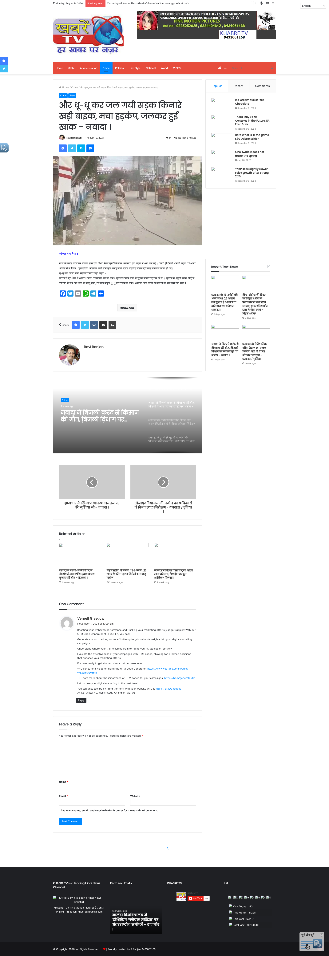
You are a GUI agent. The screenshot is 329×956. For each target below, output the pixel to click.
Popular (217, 86)
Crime (106, 68)
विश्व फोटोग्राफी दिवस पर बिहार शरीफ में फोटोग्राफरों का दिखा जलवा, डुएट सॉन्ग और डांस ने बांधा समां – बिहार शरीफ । (161, 3)
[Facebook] (63, 148)
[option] (127, 415)
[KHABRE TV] (88, 34)
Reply (81, 700)
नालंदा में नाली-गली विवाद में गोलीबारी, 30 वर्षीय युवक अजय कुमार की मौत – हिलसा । (76, 574)
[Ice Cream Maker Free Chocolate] (221, 105)
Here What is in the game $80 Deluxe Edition (252, 137)
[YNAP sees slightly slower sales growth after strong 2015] (221, 174)
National (151, 68)
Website (135, 796)
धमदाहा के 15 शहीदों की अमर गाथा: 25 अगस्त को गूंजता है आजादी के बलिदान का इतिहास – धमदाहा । (224, 302)
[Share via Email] (103, 325)
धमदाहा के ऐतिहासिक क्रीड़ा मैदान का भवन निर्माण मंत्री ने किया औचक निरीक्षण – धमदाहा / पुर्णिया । (99, 416)
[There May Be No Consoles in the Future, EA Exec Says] (221, 122)
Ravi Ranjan (72, 137)
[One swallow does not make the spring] (221, 157)
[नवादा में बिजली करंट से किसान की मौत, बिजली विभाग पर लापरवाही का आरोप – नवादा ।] (225, 332)
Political (119, 68)
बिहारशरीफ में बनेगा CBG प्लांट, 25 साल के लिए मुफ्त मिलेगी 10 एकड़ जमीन (126, 574)
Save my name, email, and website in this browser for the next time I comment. (110, 810)
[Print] (112, 325)
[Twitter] (72, 148)
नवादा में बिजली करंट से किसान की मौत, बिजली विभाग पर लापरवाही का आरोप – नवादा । (225, 349)
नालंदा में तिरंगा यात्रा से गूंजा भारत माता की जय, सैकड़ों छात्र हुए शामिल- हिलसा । (173, 574)
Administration (88, 68)
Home (59, 68)
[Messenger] (90, 148)
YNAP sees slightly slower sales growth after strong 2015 (252, 172)
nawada (128, 308)
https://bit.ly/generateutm (179, 677)
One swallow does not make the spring (249, 154)
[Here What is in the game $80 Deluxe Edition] (221, 140)
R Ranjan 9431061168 (143, 949)
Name (63, 781)
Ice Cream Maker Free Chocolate (249, 102)
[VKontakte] (94, 325)
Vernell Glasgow (90, 618)
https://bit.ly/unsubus (168, 688)
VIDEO (177, 68)
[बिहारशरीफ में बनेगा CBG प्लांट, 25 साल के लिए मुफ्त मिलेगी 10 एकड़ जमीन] (128, 555)
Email (63, 796)
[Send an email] (80, 137)
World (164, 68)
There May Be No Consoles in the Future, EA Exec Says (252, 120)
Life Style (135, 68)
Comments (262, 86)
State (71, 68)
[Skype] (81, 148)
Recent (238, 86)
